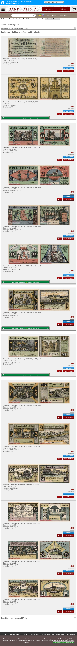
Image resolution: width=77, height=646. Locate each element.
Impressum (71, 634)
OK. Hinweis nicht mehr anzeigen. (64, 642)
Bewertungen (14, 634)
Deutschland (13, 19)
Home (48, 16)
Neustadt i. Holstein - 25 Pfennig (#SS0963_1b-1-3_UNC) (22, 226)
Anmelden (49, 9)
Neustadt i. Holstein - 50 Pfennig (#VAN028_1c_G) (20, 59)
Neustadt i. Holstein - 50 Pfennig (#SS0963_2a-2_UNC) (21, 523)
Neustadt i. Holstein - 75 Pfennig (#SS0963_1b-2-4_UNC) (22, 446)
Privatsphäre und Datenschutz (53, 634)
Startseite (4, 19)
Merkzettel (63, 9)
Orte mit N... (40, 19)
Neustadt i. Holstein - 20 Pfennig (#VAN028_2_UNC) (20, 102)
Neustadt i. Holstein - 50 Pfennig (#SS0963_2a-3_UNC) (21, 561)
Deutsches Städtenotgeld (26, 19)
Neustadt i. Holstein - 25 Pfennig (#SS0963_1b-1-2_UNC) (22, 187)
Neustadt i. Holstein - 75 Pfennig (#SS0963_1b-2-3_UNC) (22, 405)
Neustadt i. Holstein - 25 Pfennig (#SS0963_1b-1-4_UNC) (22, 266)
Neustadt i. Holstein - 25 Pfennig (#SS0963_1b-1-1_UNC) (22, 147)
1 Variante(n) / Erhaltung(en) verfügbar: (25, 118)
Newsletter (62, 16)
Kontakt (54, 16)
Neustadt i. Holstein (52, 19)
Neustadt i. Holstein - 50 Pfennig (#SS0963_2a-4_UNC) (21, 599)
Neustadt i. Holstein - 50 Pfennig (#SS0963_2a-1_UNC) (21, 484)
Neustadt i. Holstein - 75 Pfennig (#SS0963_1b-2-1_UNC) (22, 312)
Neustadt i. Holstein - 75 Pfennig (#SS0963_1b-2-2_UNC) (22, 359)
